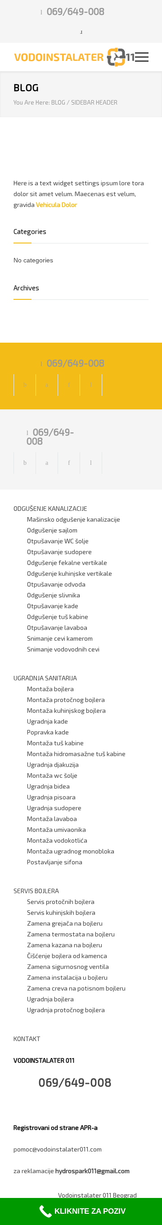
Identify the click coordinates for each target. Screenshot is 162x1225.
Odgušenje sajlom (52, 530)
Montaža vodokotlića (57, 840)
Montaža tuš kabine (55, 743)
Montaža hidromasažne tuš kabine (76, 753)
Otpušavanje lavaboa (57, 627)
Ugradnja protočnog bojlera (66, 1010)
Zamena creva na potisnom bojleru (76, 988)
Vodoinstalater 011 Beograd (97, 1195)
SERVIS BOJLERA (36, 891)
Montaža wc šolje (52, 775)
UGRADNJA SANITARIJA (45, 678)
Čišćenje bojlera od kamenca (67, 955)
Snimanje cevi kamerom (60, 638)
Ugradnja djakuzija (53, 764)
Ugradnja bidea (48, 786)
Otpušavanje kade (52, 606)
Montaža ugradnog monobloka (70, 851)
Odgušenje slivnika (53, 595)
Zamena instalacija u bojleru (67, 977)
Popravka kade (48, 732)
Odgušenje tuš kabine (57, 616)
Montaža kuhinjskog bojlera (66, 710)
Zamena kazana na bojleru (64, 945)
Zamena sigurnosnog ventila (68, 966)
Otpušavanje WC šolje (58, 541)
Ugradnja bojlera (50, 999)
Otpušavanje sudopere (59, 551)
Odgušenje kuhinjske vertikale (69, 573)
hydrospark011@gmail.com (92, 1171)
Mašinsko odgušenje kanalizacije (73, 519)
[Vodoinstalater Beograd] (74, 57)
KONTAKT (27, 1038)
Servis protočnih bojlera (60, 901)
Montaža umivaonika (56, 829)
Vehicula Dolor (56, 204)
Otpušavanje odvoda (56, 584)
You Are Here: (32, 102)
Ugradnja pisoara (51, 797)
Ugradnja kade (47, 721)
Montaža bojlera (50, 689)
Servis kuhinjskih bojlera (61, 912)
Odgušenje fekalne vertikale (67, 562)
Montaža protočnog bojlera (66, 699)
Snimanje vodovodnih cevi (63, 649)
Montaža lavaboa (52, 818)
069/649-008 (75, 11)
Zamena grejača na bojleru (65, 923)
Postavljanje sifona (54, 862)
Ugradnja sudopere (54, 808)
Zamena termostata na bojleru (71, 934)
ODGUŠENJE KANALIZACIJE (50, 508)
